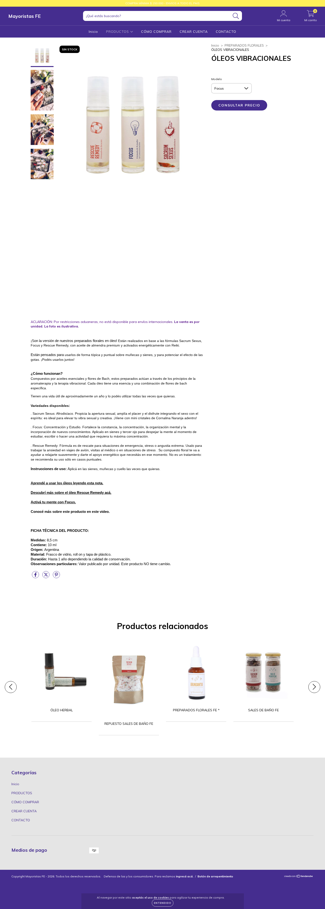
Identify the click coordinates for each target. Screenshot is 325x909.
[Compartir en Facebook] (36, 576)
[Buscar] (235, 16)
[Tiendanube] (299, 876)
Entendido (162, 902)
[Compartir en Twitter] (46, 576)
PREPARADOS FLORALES (244, 45)
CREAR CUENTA (194, 31)
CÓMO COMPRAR (156, 31)
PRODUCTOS (118, 31)
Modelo (216, 79)
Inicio (93, 31)
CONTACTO (226, 31)
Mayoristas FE (24, 16)
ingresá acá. (184, 876)
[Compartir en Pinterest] (56, 576)
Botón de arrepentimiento (215, 876)
